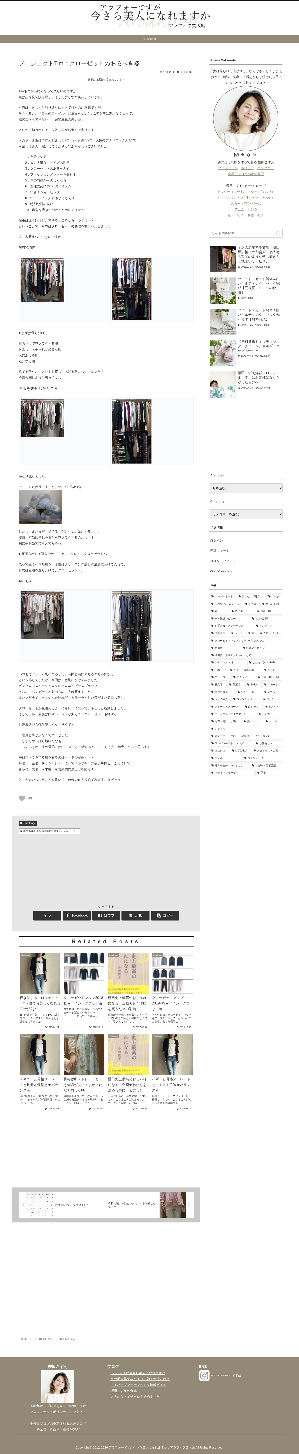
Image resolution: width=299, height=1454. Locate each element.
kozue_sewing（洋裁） (227, 1375)
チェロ (41, 1429)
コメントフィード (223, 561)
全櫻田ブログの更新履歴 (246, 174)
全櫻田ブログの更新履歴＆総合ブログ (58, 1423)
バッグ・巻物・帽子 (249, 215)
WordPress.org (221, 571)
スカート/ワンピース (246, 203)
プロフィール (228, 168)
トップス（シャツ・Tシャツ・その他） (246, 197)
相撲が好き (71, 1429)
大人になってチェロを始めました (135, 1396)
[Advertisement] (106, 868)
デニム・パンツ (245, 209)
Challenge (29, 823)
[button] (165, 916)
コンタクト (265, 168)
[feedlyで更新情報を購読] (248, 155)
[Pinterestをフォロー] (242, 155)
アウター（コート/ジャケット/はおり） (246, 192)
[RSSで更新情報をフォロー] (255, 155)
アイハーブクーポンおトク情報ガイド (138, 1385)
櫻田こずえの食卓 (124, 1391)
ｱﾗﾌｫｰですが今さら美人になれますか (138, 1373)
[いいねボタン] (22, 798)
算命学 (55, 1429)
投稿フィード (220, 551)
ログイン (216, 540)
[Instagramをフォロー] (236, 155)
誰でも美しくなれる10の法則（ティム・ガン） (51, 831)
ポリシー (247, 168)
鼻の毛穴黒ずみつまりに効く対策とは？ (140, 1379)
